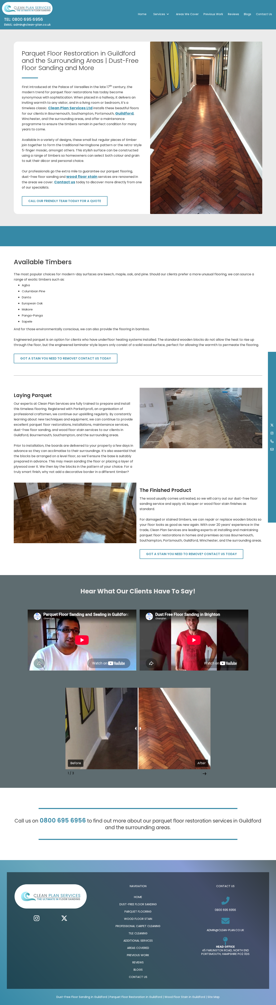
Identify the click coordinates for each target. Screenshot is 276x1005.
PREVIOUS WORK (138, 955)
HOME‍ (138, 897)
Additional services (138, 941)
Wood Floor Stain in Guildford (184, 997)
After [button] (201, 763)
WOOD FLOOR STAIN (138, 919)
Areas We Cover (187, 14)
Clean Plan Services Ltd (70, 107)
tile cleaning (138, 933)
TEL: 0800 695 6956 (23, 19)
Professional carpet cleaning (138, 926)
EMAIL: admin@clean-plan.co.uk (27, 25)
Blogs (247, 14)
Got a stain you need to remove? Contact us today (65, 358)
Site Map (214, 997)
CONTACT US (138, 977)
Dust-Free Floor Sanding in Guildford (81, 997)
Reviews (233, 14)
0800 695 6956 (63, 820)
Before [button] (75, 763)
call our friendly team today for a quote (64, 201)
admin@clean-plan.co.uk (225, 930)
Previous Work (213, 14)
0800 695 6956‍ (225, 910)
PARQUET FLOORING (138, 912)
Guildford (124, 113)
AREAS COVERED (138, 948)
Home (142, 14)
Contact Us (264, 14)
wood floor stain (81, 176)
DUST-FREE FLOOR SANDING (138, 904)
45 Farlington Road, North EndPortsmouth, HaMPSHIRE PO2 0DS (225, 952)
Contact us (64, 181)
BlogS (138, 970)
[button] (161, 14)
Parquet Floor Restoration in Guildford (136, 997)
